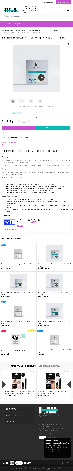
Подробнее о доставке (10, 229)
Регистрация (49, 2)
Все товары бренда (8, 145)
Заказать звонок (63, 2)
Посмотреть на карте (45, 433)
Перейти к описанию (9, 142)
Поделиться (9, 133)
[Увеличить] (36, 68)
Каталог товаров (13, 24)
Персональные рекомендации (23, 366)
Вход (42, 2)
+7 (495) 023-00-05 (29, 7)
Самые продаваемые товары (50, 366)
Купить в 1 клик (54, 128)
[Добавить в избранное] (68, 44)
